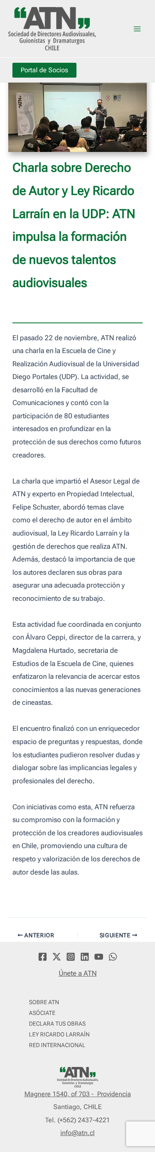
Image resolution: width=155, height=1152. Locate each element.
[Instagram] (70, 956)
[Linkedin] (84, 956)
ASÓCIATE (42, 1013)
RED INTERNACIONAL (57, 1045)
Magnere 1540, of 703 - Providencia (77, 1094)
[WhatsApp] (112, 956)
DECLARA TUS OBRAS (57, 1023)
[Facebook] (42, 956)
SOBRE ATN (44, 1002)
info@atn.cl (77, 1133)
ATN (109, 28)
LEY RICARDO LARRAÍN (59, 1034)
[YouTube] (98, 956)
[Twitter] (56, 956)
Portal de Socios (44, 70)
